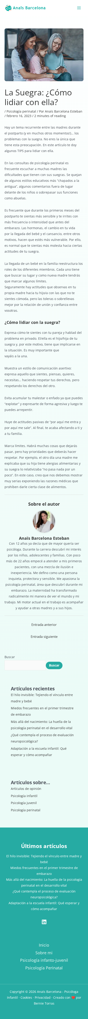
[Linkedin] (44, 921)
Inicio (44, 945)
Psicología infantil (24, 796)
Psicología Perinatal (44, 968)
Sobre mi (44, 952)
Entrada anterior (44, 624)
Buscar (10, 657)
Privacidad (43, 997)
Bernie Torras (44, 1003)
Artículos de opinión (26, 788)
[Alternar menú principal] (78, 8)
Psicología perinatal (21, 111)
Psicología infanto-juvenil (44, 960)
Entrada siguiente (44, 636)
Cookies (26, 997)
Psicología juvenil (24, 803)
